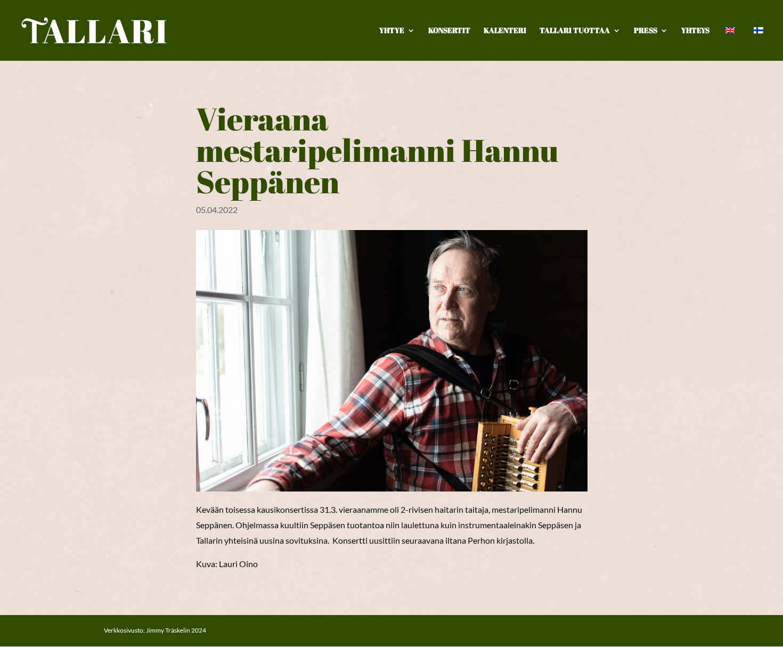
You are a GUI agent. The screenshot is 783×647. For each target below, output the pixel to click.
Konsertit (449, 31)
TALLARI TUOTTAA (575, 31)
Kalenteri (505, 31)
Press (645, 31)
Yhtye (391, 31)
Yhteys (695, 31)
